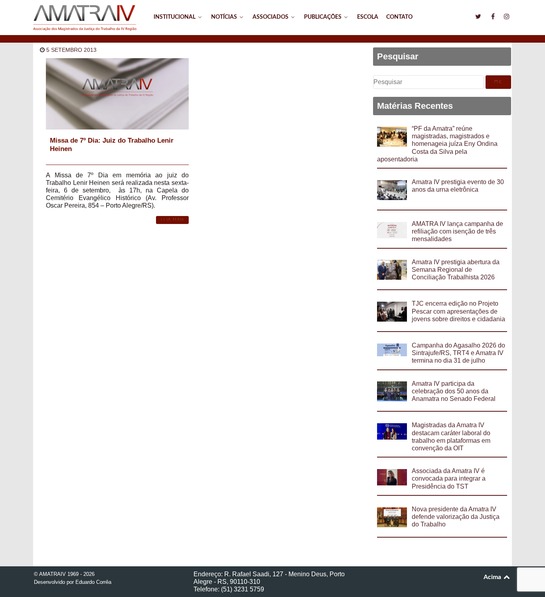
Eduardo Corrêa (93, 582)
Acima (493, 577)
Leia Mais (172, 220)
